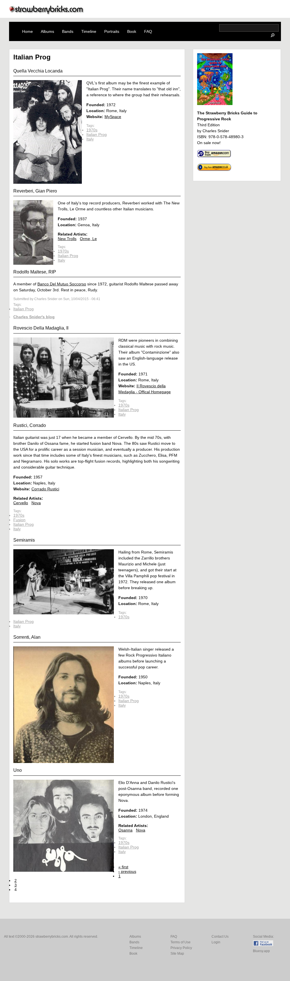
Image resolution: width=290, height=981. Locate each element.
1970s (91, 130)
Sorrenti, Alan (26, 637)
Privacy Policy (181, 948)
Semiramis (24, 540)
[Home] (46, 13)
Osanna (125, 830)
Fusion (19, 520)
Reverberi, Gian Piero (35, 191)
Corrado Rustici (45, 489)
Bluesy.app (261, 951)
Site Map (177, 954)
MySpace (113, 116)
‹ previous (127, 871)
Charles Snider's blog (34, 317)
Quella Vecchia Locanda (38, 71)
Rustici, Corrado (29, 425)
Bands (67, 31)
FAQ (148, 31)
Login (216, 942)
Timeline (88, 31)
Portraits (111, 31)
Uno (17, 770)
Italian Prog (96, 134)
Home (27, 31)
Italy (90, 139)
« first (123, 867)
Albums (47, 31)
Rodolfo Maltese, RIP (34, 272)
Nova (36, 503)
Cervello (20, 503)
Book (131, 31)
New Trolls (67, 238)
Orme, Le (88, 238)
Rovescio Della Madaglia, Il (41, 328)
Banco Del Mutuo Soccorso (61, 284)
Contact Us (220, 937)
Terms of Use (180, 942)
